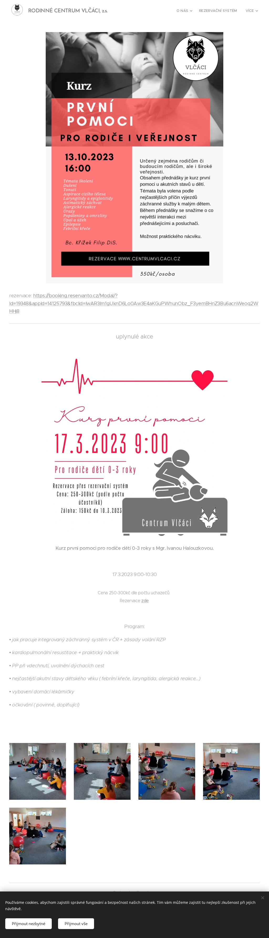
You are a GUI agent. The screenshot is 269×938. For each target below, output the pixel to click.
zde (145, 600)
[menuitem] (185, 10)
